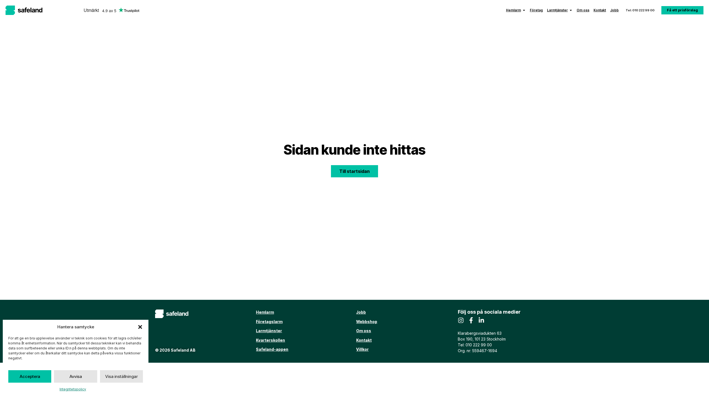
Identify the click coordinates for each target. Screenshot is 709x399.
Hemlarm (513, 10)
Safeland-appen (272, 349)
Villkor (362, 349)
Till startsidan (354, 171)
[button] (140, 327)
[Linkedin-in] (481, 320)
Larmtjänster (557, 10)
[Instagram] (461, 320)
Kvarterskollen (270, 340)
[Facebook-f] (471, 320)
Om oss (583, 10)
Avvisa (76, 376)
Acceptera (30, 376)
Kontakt (600, 10)
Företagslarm (269, 321)
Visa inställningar (121, 376)
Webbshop (366, 321)
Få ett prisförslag (682, 10)
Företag (536, 10)
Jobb (614, 10)
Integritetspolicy (73, 389)
